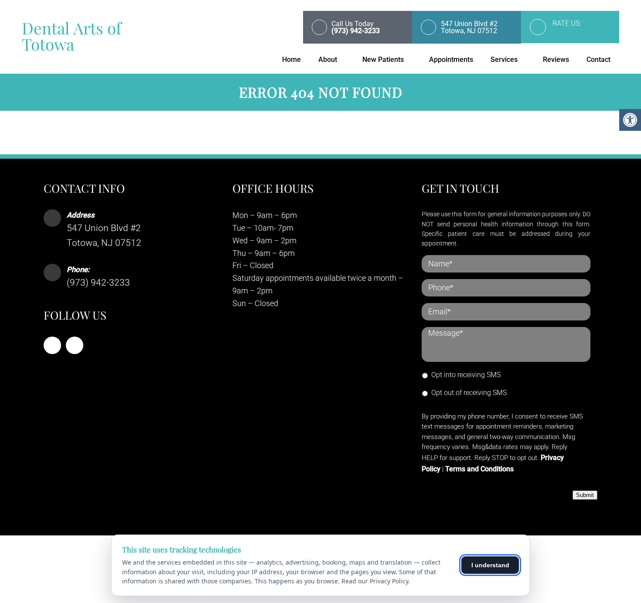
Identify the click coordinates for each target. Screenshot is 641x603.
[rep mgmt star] (578, 32)
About (327, 59)
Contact (598, 59)
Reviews (556, 59)
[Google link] (74, 345)
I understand (490, 565)
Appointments (451, 59)
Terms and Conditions (479, 469)
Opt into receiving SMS (466, 375)
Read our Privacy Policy (374, 581)
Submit (585, 495)
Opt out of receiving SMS (469, 392)
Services (504, 59)
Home (291, 59)
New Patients (383, 59)
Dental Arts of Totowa (71, 36)
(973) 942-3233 (98, 282)
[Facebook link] (52, 345)
